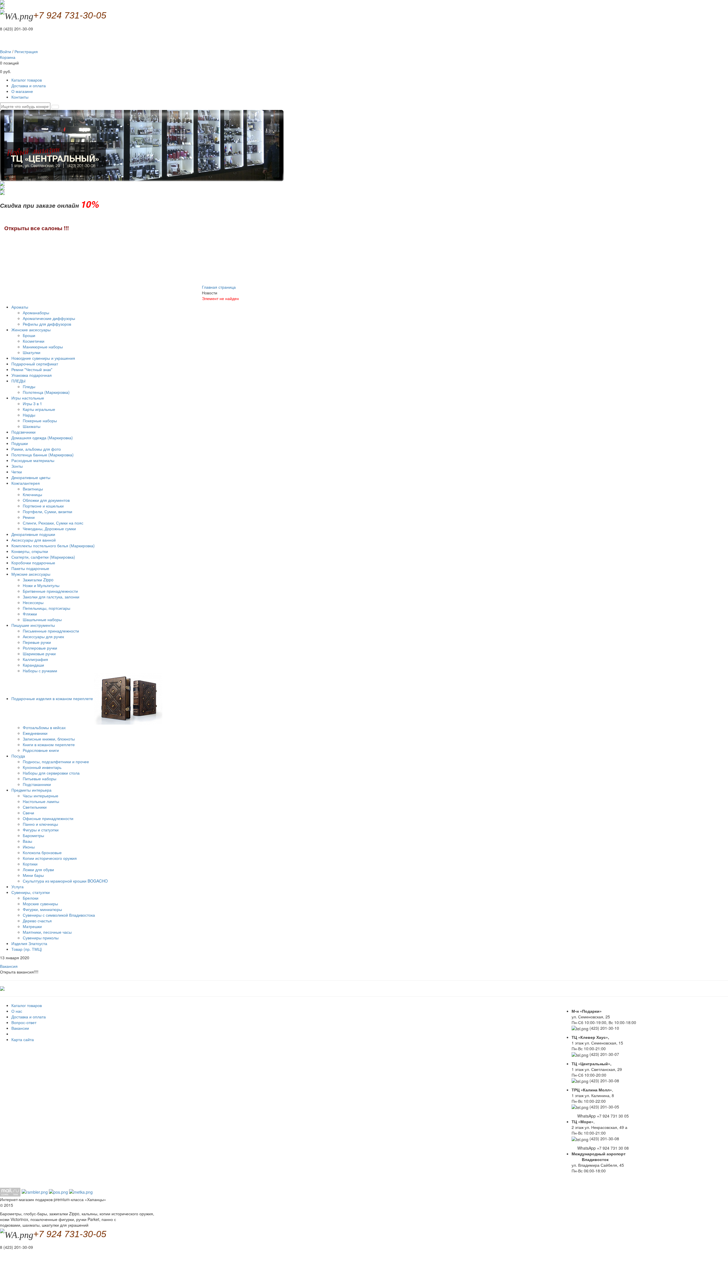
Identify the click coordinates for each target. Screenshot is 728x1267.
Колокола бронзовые (42, 852)
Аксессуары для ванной (33, 540)
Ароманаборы (36, 312)
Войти (5, 51)
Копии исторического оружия (50, 858)
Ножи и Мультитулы (41, 585)
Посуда (18, 756)
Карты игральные (39, 409)
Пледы (29, 386)
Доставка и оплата (28, 85)
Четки (16, 472)
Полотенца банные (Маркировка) (42, 454)
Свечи (28, 812)
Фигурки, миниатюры (42, 909)
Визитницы (33, 489)
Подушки (19, 443)
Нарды (29, 415)
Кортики (30, 864)
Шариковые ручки (39, 653)
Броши (29, 335)
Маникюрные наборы (43, 346)
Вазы (27, 841)
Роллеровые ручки (40, 648)
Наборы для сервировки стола (51, 773)
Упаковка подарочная (31, 375)
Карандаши (33, 665)
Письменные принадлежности (51, 631)
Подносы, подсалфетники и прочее (56, 761)
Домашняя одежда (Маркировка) (42, 437)
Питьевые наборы (39, 778)
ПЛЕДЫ (18, 381)
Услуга (17, 886)
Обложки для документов (46, 500)
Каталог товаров (26, 80)
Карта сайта (22, 1039)
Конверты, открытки (29, 551)
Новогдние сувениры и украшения (43, 358)
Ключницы (32, 494)
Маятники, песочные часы (47, 932)
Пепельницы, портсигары (46, 608)
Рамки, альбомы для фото (36, 449)
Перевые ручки (37, 642)
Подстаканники (37, 784)
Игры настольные (28, 398)
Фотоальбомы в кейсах (44, 727)
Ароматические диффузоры (49, 318)
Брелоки (30, 898)
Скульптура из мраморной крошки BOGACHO (65, 881)
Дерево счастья (37, 920)
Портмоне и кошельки (43, 506)
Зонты (17, 466)
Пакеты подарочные (30, 568)
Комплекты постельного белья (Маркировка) (53, 545)
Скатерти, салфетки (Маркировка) (43, 557)
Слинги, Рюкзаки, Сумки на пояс (53, 523)
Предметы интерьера (32, 790)
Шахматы (31, 426)
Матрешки (32, 926)
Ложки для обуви (38, 869)
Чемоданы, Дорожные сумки (49, 528)
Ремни (29, 517)
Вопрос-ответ (23, 1022)
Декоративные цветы (30, 477)
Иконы (29, 847)
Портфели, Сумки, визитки (47, 511)
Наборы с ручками (40, 670)
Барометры (33, 835)
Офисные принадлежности (48, 818)
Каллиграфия (35, 659)
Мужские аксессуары (31, 574)
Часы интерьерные (40, 795)
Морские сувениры (40, 903)
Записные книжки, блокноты (49, 739)
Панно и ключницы (40, 824)
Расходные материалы (32, 460)
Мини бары (33, 875)
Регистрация (26, 51)
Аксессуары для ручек (43, 636)
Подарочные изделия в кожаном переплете (52, 698)
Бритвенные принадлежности (50, 591)
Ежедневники (35, 733)
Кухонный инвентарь (42, 767)
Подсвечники (23, 432)
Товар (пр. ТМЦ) (26, 949)
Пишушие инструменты (33, 625)
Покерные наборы (40, 420)
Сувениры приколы (41, 938)
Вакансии (20, 1028)
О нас (16, 1011)
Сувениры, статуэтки (31, 892)
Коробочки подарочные (33, 562)
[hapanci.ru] (2, 988)
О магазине (22, 91)
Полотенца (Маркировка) (46, 392)
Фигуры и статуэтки (41, 830)
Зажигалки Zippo (38, 579)
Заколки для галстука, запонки (51, 597)
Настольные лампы (41, 801)
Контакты (19, 97)
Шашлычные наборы (42, 619)
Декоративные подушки (33, 534)
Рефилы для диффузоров (47, 324)
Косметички (33, 341)
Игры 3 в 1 (32, 403)
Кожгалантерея (26, 483)
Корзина (7, 57)
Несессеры (33, 602)
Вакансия (9, 966)
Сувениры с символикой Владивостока (59, 915)
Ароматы (20, 307)
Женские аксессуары (31, 329)
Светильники (35, 807)
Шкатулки (31, 352)
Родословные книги (41, 750)
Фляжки (30, 614)
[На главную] (2, 6)
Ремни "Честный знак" (31, 369)
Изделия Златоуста (29, 943)
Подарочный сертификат (34, 364)
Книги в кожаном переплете (49, 744)
